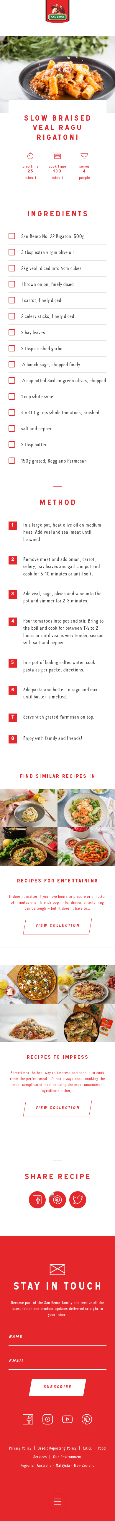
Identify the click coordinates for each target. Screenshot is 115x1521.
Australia (45, 1465)
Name (17, 1337)
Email (17, 1361)
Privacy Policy (20, 1448)
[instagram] (47, 1418)
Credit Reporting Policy (57, 1448)
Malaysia (63, 1465)
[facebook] (28, 1418)
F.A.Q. (87, 1448)
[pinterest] (86, 1418)
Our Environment (67, 1456)
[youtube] (67, 1418)
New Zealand (84, 1465)
